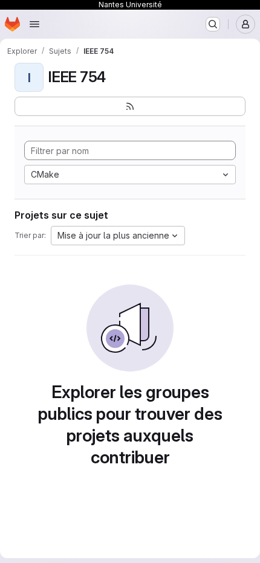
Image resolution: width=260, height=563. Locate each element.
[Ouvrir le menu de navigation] (34, 24)
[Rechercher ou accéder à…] (213, 24)
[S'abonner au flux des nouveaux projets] (130, 106)
